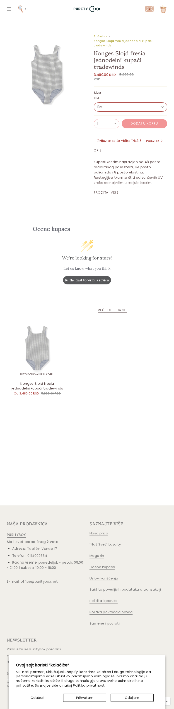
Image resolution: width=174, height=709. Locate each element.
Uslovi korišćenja (103, 578)
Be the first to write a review (87, 280)
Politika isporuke (103, 600)
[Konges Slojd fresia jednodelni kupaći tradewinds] (37, 348)
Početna (100, 36)
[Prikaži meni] (9, 9)
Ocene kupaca (102, 567)
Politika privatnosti (89, 685)
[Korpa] (163, 9)
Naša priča (98, 533)
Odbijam (132, 697)
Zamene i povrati (104, 623)
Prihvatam (84, 697)
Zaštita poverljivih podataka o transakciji (125, 589)
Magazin (96, 555)
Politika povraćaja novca (111, 612)
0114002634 (37, 555)
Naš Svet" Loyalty (106, 544)
